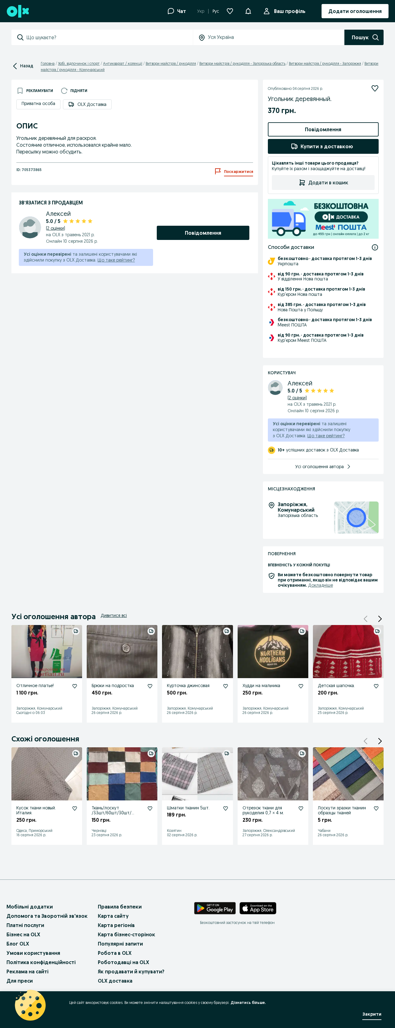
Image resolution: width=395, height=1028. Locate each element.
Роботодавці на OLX (123, 962)
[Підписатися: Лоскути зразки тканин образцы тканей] (376, 808)
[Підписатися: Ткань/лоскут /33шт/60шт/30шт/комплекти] (150, 808)
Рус (216, 11)
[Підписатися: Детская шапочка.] (376, 686)
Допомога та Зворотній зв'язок (47, 916)
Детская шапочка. (336, 685)
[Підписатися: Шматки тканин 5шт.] (225, 808)
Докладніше (320, 585)
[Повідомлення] (248, 11)
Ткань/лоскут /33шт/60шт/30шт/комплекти (111, 813)
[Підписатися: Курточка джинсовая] (225, 686)
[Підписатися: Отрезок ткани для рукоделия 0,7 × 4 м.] (300, 808)
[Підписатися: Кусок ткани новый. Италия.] (74, 808)
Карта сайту (113, 916)
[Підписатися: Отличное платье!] (74, 686)
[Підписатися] (375, 88)
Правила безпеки (120, 907)
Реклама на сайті (27, 971)
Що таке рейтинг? (116, 260)
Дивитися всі (114, 615)
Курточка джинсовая (188, 685)
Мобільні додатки (29, 907)
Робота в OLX (114, 953)
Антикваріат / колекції (122, 63)
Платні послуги (25, 925)
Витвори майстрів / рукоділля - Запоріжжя (325, 63)
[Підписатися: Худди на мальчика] (300, 686)
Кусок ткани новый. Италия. (36, 810)
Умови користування (33, 953)
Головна (48, 63)
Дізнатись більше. (248, 1002)
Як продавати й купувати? (131, 971)
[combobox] (110, 37)
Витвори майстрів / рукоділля (171, 63)
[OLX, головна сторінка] (17, 11)
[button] (380, 619)
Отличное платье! (35, 685)
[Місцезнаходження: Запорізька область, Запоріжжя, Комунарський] (356, 517)
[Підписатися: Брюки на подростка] (150, 686)
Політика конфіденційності (41, 962)
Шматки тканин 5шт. (188, 808)
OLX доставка (115, 981)
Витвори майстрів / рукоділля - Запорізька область (242, 63)
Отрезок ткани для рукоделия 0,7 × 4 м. (263, 810)
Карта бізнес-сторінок (126, 934)
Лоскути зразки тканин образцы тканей (342, 810)
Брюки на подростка (113, 685)
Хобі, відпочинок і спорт (79, 63)
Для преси (19, 981)
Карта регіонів (116, 925)
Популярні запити (120, 944)
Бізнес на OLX (23, 934)
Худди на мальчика (261, 685)
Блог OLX (17, 944)
